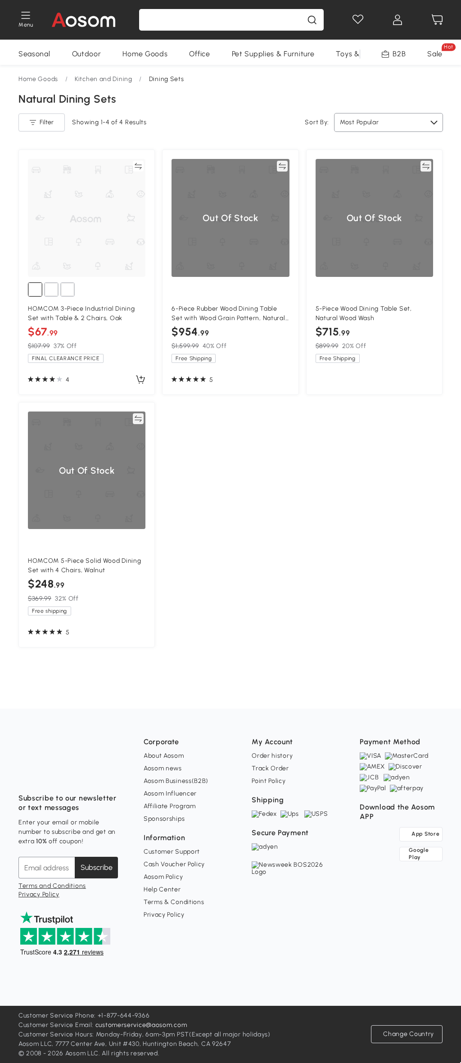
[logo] (83, 20)
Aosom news (163, 768)
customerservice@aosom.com (141, 1025)
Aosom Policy (163, 877)
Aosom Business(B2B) (176, 781)
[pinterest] (85, 776)
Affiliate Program (170, 806)
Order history (272, 756)
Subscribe (97, 867)
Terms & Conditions (174, 902)
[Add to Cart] (140, 380)
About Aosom (164, 756)
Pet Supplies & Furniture (273, 54)
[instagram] (45, 776)
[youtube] (65, 776)
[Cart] (437, 20)
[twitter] (105, 776)
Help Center (162, 889)
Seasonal (34, 54)
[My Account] (397, 19)
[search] (312, 20)
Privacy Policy (38, 894)
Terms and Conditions (52, 886)
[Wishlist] (358, 20)
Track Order (270, 768)
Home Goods (144, 54)
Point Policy (268, 781)
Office (199, 54)
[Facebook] (25, 776)
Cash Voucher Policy (174, 864)
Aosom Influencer (170, 793)
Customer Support (172, 851)
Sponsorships (164, 819)
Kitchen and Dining (103, 79)
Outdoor (86, 54)
